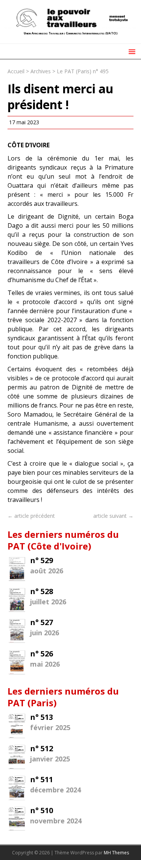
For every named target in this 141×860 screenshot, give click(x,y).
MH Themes (116, 852)
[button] (130, 51)
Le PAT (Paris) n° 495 (83, 71)
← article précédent (31, 515)
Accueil (16, 71)
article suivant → (113, 515)
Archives (40, 71)
